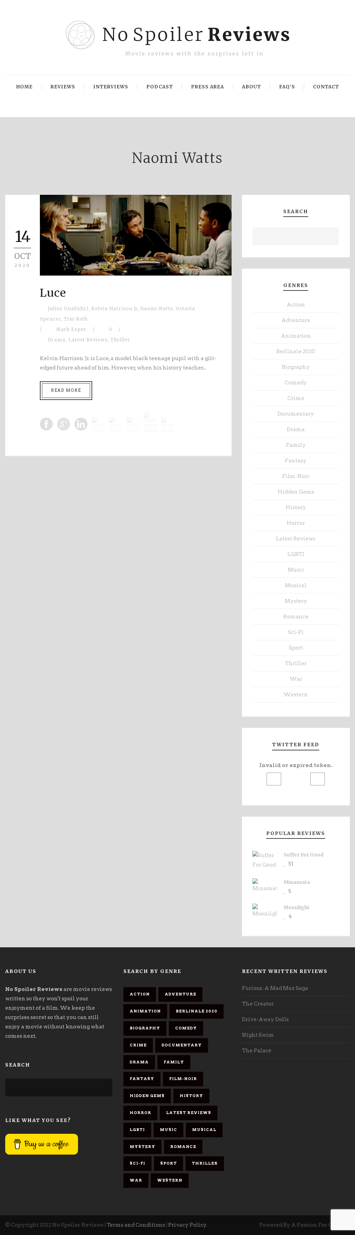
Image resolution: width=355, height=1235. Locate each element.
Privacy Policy (187, 1225)
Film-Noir (296, 476)
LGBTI (295, 554)
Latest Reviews (87, 340)
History (296, 507)
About (251, 87)
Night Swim (258, 1035)
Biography (296, 367)
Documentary (295, 414)
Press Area (207, 87)
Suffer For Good (303, 855)
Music (296, 570)
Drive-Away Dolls (265, 1019)
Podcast (159, 87)
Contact (326, 87)
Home (24, 87)
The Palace (256, 1050)
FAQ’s (287, 87)
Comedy (296, 383)
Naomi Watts (156, 309)
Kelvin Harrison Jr (114, 309)
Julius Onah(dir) (68, 309)
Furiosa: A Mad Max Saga (275, 988)
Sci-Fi (296, 632)
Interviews (110, 87)
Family (296, 445)
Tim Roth (76, 319)
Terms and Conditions (136, 1225)
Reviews (63, 87)
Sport (296, 648)
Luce (53, 293)
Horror (296, 523)
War (295, 679)
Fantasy (295, 461)
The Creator (258, 1004)
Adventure (296, 320)
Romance (296, 617)
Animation (296, 336)
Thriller (120, 340)
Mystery (296, 601)
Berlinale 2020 (295, 351)
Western (296, 695)
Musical (295, 585)
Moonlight (297, 907)
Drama (57, 340)
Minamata (297, 882)
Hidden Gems (296, 492)
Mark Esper (71, 329)
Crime (295, 398)
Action (296, 305)
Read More (66, 390)
